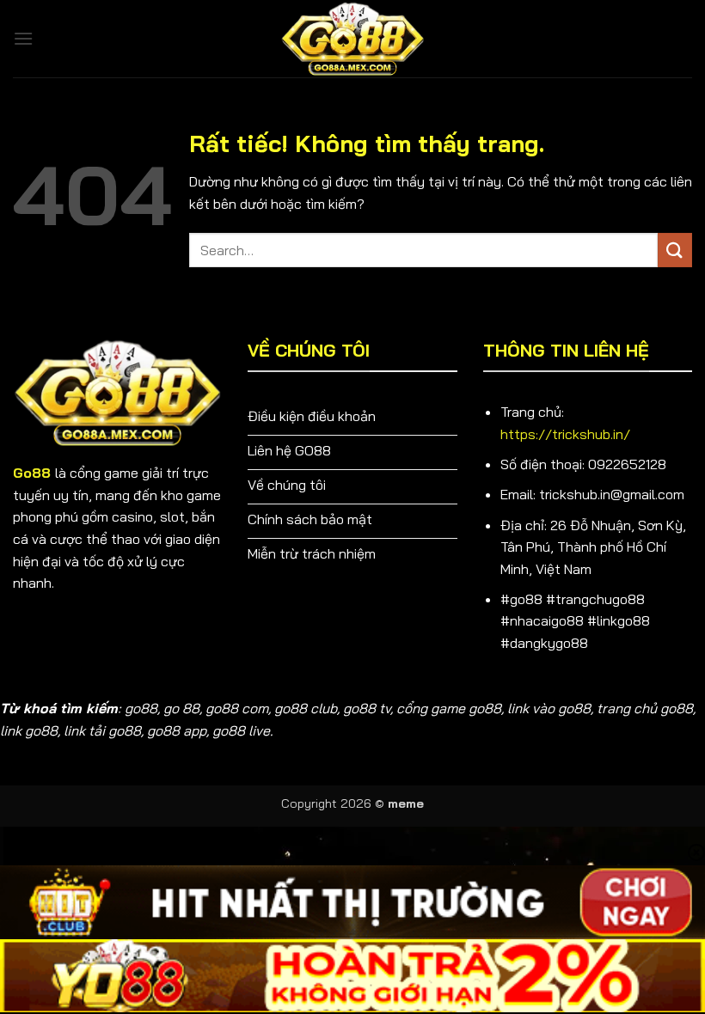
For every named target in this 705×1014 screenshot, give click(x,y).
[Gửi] (675, 249)
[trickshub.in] (352, 38)
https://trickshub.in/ (565, 434)
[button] (23, 38)
